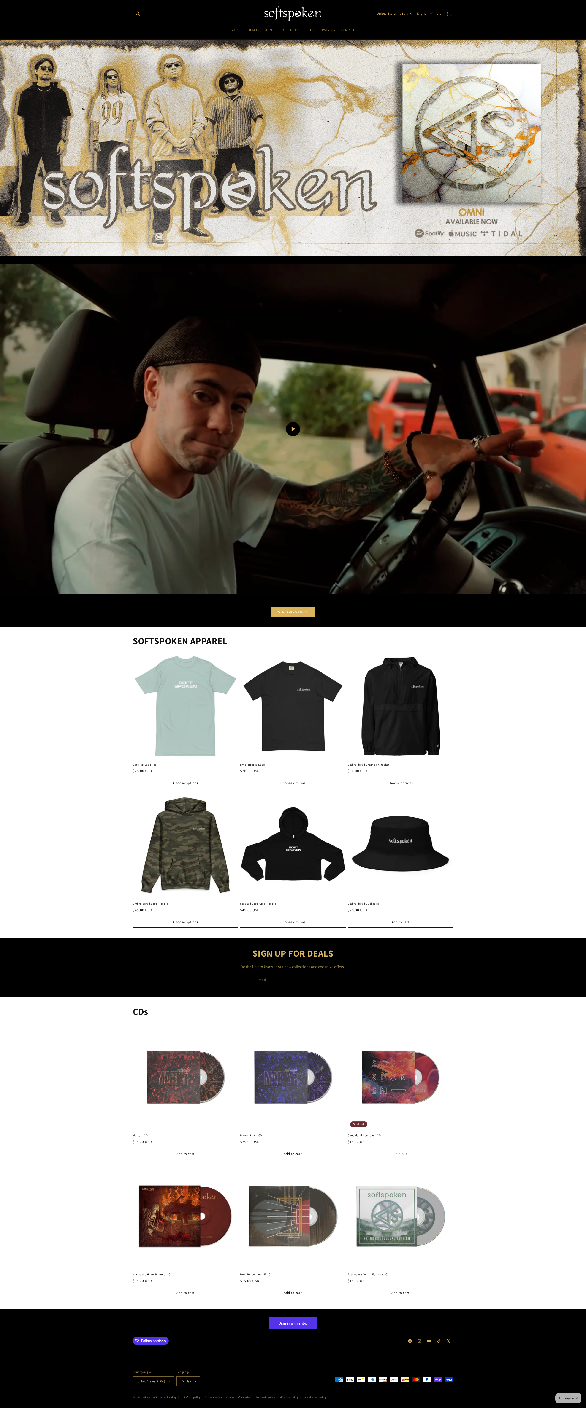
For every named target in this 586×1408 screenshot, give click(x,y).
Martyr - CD (140, 1135)
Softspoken (149, 1397)
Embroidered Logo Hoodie (150, 904)
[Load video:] (293, 429)
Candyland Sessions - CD (364, 1135)
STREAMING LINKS (293, 612)
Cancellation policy (314, 1397)
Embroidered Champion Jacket (368, 765)
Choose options (185, 783)
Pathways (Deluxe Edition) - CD (368, 1274)
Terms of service (265, 1397)
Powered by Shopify (168, 1397)
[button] (138, 14)
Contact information (238, 1397)
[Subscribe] (329, 980)
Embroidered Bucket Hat (364, 904)
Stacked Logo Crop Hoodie (258, 904)
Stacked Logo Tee (145, 765)
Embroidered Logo (252, 765)
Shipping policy (288, 1397)
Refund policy (192, 1397)
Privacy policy (213, 1397)
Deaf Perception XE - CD (256, 1274)
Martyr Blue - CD (251, 1135)
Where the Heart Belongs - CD (152, 1274)
